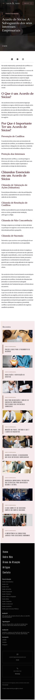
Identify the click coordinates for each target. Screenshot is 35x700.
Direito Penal (5, 587)
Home (5, 552)
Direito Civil (5, 584)
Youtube (4, 642)
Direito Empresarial (7, 591)
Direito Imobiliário (6, 606)
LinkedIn (4, 640)
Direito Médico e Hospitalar (9, 596)
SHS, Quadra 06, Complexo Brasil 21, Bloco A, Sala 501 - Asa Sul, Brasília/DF (16, 616)
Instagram (4, 645)
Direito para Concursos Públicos (10, 609)
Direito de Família (6, 589)
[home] (13, 3)
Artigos (6, 567)
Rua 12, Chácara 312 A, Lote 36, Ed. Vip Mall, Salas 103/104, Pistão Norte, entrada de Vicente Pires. (15, 625)
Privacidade (5, 685)
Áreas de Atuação (11, 562)
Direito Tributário (6, 594)
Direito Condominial (7, 604)
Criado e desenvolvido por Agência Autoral (12, 688)
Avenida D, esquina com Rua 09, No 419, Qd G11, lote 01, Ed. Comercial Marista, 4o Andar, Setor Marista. (15, 633)
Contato (7, 572)
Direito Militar (5, 599)
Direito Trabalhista (6, 601)
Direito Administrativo (7, 582)
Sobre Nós (8, 557)
